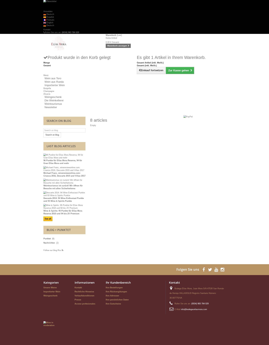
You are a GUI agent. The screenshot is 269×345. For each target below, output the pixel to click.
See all (48, 219)
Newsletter (51, 107)
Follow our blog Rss (52, 250)
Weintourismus (53, 103)
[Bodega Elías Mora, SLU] (72, 43)
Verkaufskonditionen (84, 295)
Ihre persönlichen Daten (117, 300)
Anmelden (47, 11)
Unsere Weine (50, 287)
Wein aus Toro (53, 78)
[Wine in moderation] (51, 324)
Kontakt (46, 29)
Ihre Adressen (112, 295)
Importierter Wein (55, 85)
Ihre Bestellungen (114, 287)
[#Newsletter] (134, 5)
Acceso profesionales (85, 304)
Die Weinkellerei (54, 100)
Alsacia (46, 94)
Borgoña (47, 88)
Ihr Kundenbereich (118, 282)
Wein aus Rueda (54, 81)
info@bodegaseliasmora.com (194, 309)
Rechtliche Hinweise (84, 291)
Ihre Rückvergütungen (116, 291)
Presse (78, 300)
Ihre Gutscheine (113, 304)
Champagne (48, 91)
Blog (50, 230)
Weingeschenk (53, 97)
